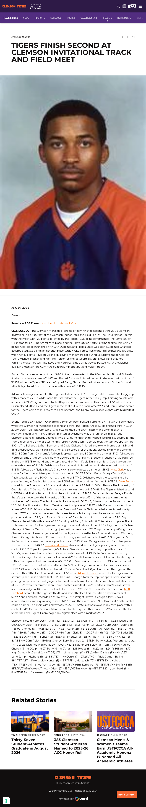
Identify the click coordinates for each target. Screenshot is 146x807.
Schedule (124, 6)
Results (107, 17)
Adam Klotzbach (87, 573)
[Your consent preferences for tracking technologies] (6, 800)
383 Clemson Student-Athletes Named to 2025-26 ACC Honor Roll (71, 746)
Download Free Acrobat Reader (60, 323)
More (140, 17)
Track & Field (19, 735)
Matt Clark (117, 469)
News (26, 17)
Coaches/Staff (88, 17)
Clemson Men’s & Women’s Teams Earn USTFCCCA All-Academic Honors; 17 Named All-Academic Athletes (115, 750)
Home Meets (124, 17)
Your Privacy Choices (60, 791)
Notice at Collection (86, 791)
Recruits (41, 17)
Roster (71, 17)
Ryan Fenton (126, 481)
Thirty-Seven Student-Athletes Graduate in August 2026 (29, 746)
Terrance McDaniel (56, 545)
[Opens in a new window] (132, 6)
